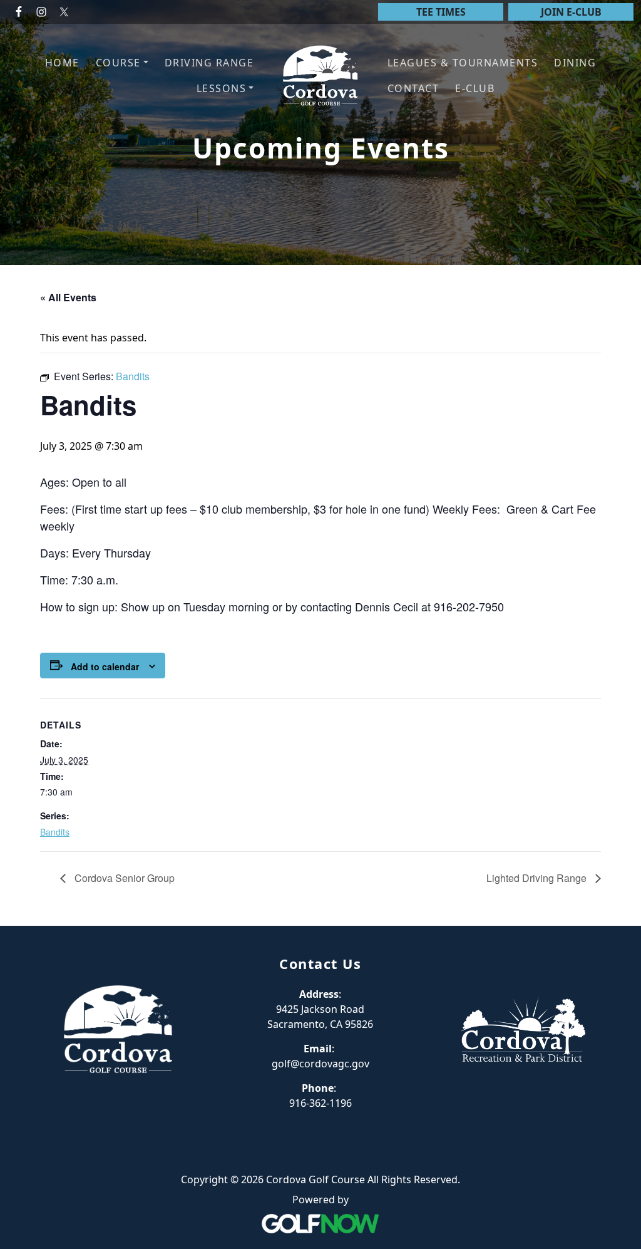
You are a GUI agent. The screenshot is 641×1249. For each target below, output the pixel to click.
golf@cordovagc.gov (320, 1063)
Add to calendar (105, 666)
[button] (122, 63)
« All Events (68, 297)
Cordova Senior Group (123, 878)
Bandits (54, 832)
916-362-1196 (320, 1103)
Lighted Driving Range (537, 878)
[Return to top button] (616, 902)
